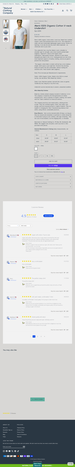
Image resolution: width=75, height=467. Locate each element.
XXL (52, 156)
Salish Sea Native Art (37, 11)
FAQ (26, 3)
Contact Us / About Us (8, 3)
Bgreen (37, 23)
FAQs (4, 436)
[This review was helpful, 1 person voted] (64, 256)
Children (38, 9)
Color (39, 145)
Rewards (5, 432)
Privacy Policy (20, 432)
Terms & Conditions (22, 434)
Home (35, 21)
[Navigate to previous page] (30, 336)
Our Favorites (48, 9)
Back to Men (38, 399)
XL (47, 156)
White (35, 148)
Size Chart (40, 176)
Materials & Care (42, 179)
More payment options (53, 169)
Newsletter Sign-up (7, 430)
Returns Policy (20, 430)
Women (23, 9)
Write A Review (48, 215)
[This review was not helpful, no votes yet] (67, 256)
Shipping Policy (21, 427)
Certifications (41, 183)
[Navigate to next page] (44, 336)
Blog (22, 3)
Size (36, 153)
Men (30, 9)
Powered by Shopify (37, 461)
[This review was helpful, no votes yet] (64, 291)
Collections (41, 21)
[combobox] (12, 225)
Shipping (17, 3)
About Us (5, 427)
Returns (39, 186)
